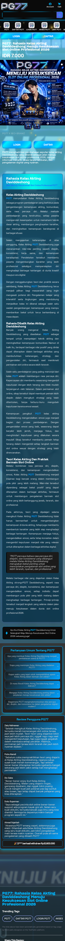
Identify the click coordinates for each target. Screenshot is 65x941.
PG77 (5, 152)
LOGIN (16, 36)
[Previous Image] (2, 93)
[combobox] (29, 15)
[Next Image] (62, 93)
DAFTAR (48, 36)
